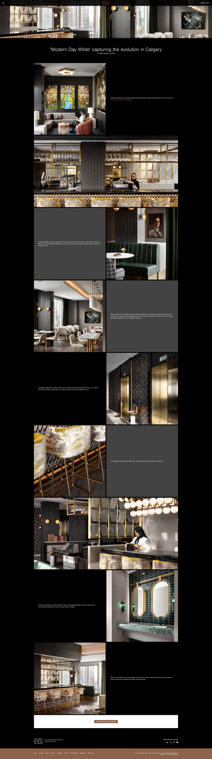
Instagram (174, 742)
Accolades (59, 753)
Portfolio (53, 753)
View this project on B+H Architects (106, 721)
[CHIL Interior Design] (106, 3)
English (203, 3)
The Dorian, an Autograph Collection (121, 100)
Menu (3, 3)
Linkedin (167, 742)
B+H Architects (74, 753)
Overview (41, 753)
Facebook (170, 742)
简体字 (208, 3)
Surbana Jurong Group (50, 741)
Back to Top (91, 753)
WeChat (177, 742)
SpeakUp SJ (83, 753)
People (47, 753)
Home (35, 753)
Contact (66, 753)
